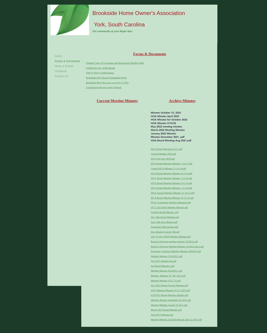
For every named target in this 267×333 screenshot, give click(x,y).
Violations (61, 71)
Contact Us (61, 76)
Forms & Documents (67, 61)
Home (58, 56)
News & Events (64, 66)
